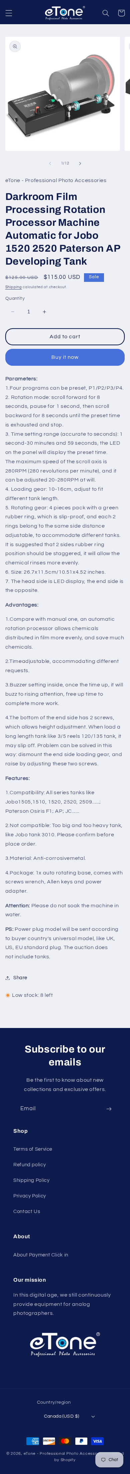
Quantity (15, 298)
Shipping (13, 287)
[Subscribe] (109, 1109)
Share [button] (20, 977)
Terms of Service (32, 1149)
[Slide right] (80, 163)
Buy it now (65, 357)
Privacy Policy (29, 1195)
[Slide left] (50, 163)
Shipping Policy (31, 1180)
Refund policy (29, 1164)
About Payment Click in (40, 1254)
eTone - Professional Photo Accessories (64, 1453)
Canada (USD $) (61, 1416)
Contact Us (26, 1211)
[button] (8, 13)
